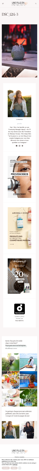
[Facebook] (16, 146)
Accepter (6, 468)
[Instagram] (19, 146)
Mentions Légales (19, 457)
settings (15, 464)
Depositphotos (19, 321)
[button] (3, 4)
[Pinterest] (22, 146)
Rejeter (14, 468)
